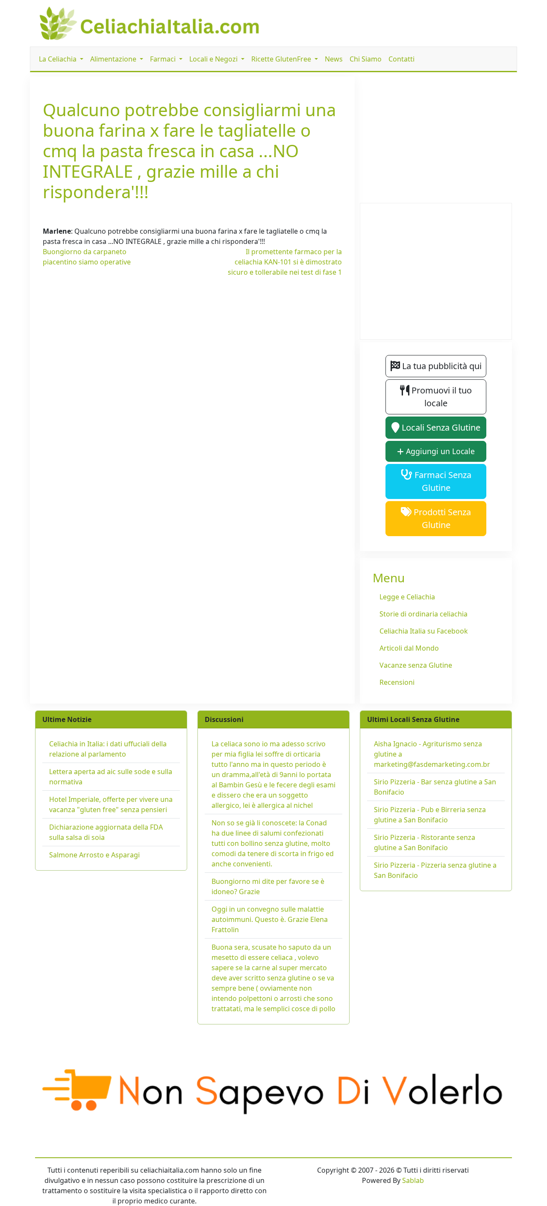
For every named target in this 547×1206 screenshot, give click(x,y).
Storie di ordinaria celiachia (423, 614)
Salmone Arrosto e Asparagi (94, 855)
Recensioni (397, 682)
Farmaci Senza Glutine (441, 481)
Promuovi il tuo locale (440, 396)
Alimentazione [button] (114, 59)
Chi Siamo (366, 59)
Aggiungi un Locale (439, 451)
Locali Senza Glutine (440, 427)
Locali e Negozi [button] (214, 59)
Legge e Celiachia (407, 597)
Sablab (413, 1180)
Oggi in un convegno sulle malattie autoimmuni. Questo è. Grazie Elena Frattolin (270, 919)
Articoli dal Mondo (409, 648)
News (334, 59)
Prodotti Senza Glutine (441, 518)
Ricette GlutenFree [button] (282, 59)
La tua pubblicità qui (441, 366)
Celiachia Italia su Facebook (423, 631)
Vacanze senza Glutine (415, 665)
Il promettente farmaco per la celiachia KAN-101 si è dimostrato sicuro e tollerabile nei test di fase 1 (285, 262)
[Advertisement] (192, 351)
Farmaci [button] (163, 59)
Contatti (401, 59)
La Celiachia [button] (58, 59)
